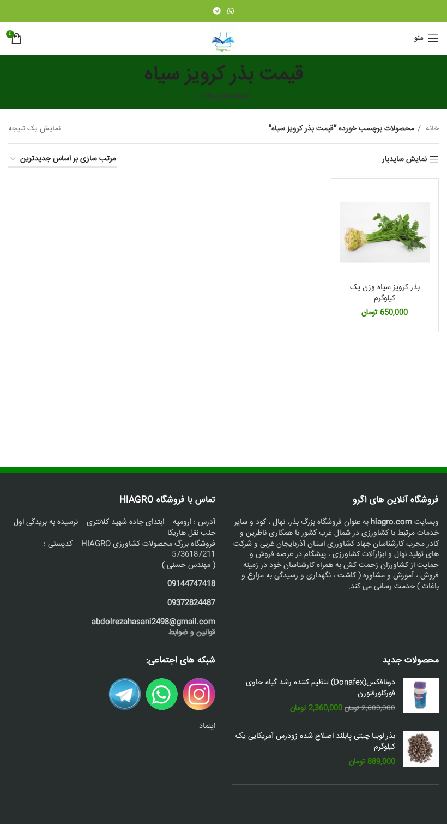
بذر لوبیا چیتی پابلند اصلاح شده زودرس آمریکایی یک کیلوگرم (315, 742)
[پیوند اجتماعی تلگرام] (217, 11)
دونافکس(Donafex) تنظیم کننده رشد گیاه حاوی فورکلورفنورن (320, 688)
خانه (431, 129)
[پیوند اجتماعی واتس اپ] (230, 11)
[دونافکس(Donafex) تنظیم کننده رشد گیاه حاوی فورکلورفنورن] (421, 696)
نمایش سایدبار (404, 159)
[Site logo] (223, 39)
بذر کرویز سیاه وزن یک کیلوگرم (385, 293)
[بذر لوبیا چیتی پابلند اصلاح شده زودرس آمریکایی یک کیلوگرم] (421, 749)
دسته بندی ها (228, 96)
